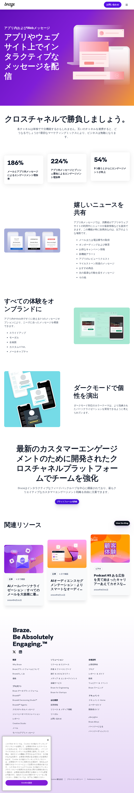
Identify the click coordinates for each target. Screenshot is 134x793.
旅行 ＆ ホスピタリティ (60, 674)
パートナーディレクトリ (99, 731)
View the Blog (122, 523)
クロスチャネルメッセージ (24, 709)
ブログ (91, 669)
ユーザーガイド (95, 705)
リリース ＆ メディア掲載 (61, 709)
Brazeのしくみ (19, 674)
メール (15, 728)
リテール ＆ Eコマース (60, 664)
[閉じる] (48, 740)
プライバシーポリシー (75, 779)
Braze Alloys (94, 722)
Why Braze (17, 664)
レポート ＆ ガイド (96, 674)
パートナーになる (96, 726)
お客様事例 (93, 664)
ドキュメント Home (97, 700)
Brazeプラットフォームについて (26, 669)
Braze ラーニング (96, 688)
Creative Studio (19, 723)
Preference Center (94, 779)
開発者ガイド (94, 709)
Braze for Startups (59, 692)
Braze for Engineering (60, 688)
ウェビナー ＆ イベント (98, 683)
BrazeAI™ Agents (20, 705)
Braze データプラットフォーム (25, 691)
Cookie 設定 (26, 783)
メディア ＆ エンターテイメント (64, 678)
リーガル (54, 714)
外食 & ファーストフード (61, 669)
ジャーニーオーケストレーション (26, 714)
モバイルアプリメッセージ (24, 732)
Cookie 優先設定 (57, 779)
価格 (14, 678)
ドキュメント (94, 695)
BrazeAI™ (17, 695)
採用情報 (54, 705)
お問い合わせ (112, 4)
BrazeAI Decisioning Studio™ (25, 700)
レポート (16, 718)
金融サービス (56, 683)
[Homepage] (9, 4)
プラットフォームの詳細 (67, 501)
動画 (90, 678)
